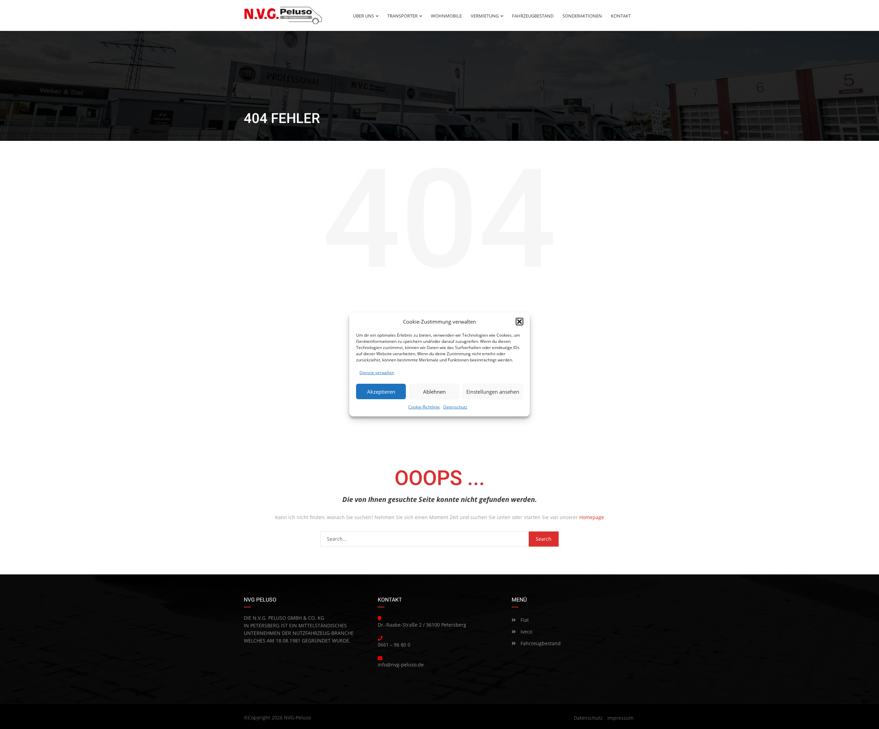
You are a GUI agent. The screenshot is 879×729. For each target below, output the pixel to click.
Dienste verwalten (376, 372)
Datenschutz (455, 407)
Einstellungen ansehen (492, 391)
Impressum (620, 718)
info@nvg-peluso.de (401, 664)
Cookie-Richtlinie (424, 407)
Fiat (524, 620)
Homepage (591, 517)
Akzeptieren (381, 391)
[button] (519, 321)
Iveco (525, 631)
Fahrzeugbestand (540, 643)
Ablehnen (434, 391)
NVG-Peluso (297, 717)
